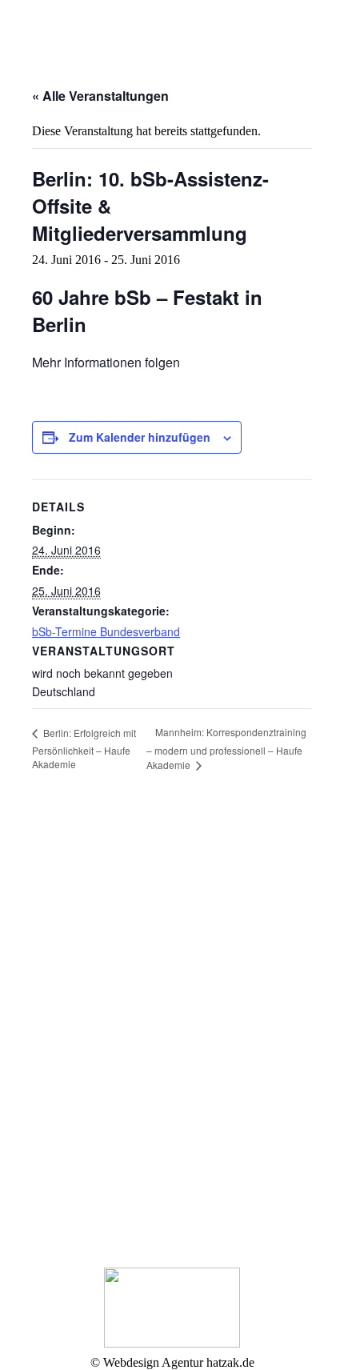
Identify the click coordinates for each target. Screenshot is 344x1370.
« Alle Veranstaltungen (100, 95)
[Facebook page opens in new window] (28, 1005)
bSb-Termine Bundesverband (106, 631)
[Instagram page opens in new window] (76, 1005)
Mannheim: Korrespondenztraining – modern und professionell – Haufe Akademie (226, 748)
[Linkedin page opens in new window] (52, 1005)
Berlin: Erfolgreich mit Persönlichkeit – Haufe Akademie (84, 748)
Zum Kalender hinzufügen (139, 437)
